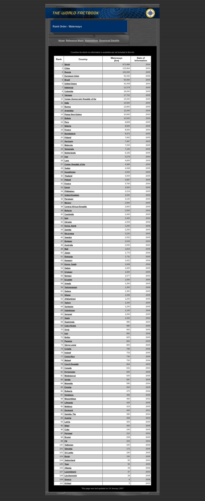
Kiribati (68, 483)
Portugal (68, 433)
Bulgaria (68, 391)
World (67, 64)
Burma (68, 107)
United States (71, 84)
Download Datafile (109, 40)
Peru (67, 122)
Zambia (68, 230)
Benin (67, 456)
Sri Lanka (69, 453)
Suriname (69, 306)
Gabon (67, 268)
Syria (67, 330)
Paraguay (69, 199)
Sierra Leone (70, 345)
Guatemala (69, 322)
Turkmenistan (71, 287)
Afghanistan (70, 299)
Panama (68, 341)
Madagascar (70, 376)
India (67, 103)
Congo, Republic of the (75, 164)
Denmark (69, 410)
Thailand (68, 176)
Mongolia (69, 383)
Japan (67, 253)
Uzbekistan (70, 310)
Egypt (67, 187)
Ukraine (68, 222)
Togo (67, 464)
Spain (67, 318)
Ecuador (68, 280)
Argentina (69, 111)
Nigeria (68, 126)
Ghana (67, 295)
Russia (68, 72)
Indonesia (69, 87)
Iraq (66, 157)
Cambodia (69, 214)
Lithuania (69, 403)
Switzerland (70, 460)
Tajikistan (69, 445)
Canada (68, 368)
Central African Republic (76, 207)
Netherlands (70, 153)
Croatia (68, 349)
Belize (67, 337)
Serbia (67, 380)
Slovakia (68, 449)
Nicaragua (69, 233)
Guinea (68, 291)
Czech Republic (72, 364)
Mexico (68, 203)
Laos (67, 160)
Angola (68, 283)
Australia (69, 245)
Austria (68, 418)
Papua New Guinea (73, 114)
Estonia (68, 387)
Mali (66, 249)
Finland (68, 137)
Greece (68, 479)
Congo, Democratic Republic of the (80, 99)
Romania (69, 257)
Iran (66, 333)
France (68, 130)
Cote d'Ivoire (70, 326)
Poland (68, 180)
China (67, 68)
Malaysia (69, 145)
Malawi (68, 360)
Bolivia (68, 118)
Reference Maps (75, 40)
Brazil (67, 80)
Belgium (68, 241)
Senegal (68, 314)
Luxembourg (70, 472)
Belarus (68, 210)
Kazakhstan (70, 172)
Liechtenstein (71, 476)
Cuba (67, 429)
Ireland (68, 353)
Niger (67, 426)
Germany (69, 141)
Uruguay (68, 272)
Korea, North (70, 226)
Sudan (67, 168)
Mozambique (70, 399)
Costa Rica (70, 356)
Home (61, 40)
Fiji (66, 441)
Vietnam (68, 95)
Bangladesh (70, 134)
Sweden (68, 237)
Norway (68, 276)
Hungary (68, 260)
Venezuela (69, 149)
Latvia (67, 422)
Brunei (68, 437)
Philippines (69, 191)
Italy (66, 218)
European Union (72, 76)
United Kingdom (72, 195)
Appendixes (91, 40)
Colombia (69, 91)
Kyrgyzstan (70, 372)
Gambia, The (70, 414)
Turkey (68, 303)
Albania (68, 468)
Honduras (69, 395)
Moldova (68, 406)
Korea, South (70, 264)
